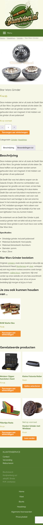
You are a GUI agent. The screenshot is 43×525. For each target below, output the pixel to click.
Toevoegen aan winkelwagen (15, 132)
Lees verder (29, 438)
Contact (6, 457)
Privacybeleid (21, 517)
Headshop (11, 38)
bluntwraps (21, 266)
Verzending (7, 460)
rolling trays (15, 273)
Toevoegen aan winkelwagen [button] (8, 334)
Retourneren (8, 463)
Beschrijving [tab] (8, 148)
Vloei (21, 497)
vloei (31, 266)
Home (2, 38)
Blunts (21, 502)
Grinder (20, 38)
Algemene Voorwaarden (21, 512)
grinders (11, 263)
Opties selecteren (32, 386)
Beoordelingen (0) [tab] (25, 148)
